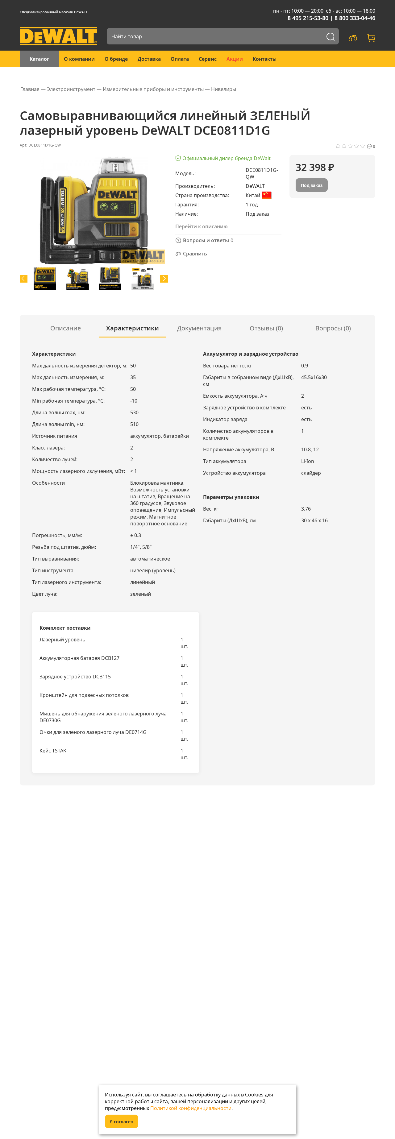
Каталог (39, 59)
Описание (65, 328)
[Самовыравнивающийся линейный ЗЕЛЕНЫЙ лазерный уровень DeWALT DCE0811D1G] (45, 278)
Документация (199, 328)
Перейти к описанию (201, 226)
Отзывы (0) (266, 328)
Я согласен (121, 1122)
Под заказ (311, 185)
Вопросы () (333, 328)
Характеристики (132, 328)
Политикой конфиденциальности (190, 1108)
